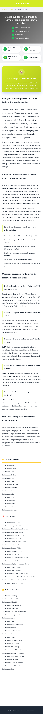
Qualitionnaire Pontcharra (10, 551)
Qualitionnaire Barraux (9, 538)
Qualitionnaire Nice (8, 478)
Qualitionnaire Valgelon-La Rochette (13, 564)
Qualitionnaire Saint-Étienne (10, 507)
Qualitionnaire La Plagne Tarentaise (12, 662)
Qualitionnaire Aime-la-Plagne (11, 647)
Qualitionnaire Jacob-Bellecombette (12, 557)
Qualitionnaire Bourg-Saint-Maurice (12, 615)
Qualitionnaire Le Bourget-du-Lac (12, 640)
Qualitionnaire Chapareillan (10, 526)
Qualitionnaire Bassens (9, 567)
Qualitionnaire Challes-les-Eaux (11, 541)
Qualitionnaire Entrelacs (9, 627)
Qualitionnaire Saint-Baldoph (11, 535)
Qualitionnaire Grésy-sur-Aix (10, 643)
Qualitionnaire (21, 3)
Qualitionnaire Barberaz (9, 548)
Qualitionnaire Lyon (8, 472)
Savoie (12, 9)
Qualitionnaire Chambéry (9, 583)
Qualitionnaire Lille (8, 494)
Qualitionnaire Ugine (8, 618)
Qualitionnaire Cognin (9, 570)
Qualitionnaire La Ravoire (10, 545)
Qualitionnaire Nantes (8, 481)
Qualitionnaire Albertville (9, 602)
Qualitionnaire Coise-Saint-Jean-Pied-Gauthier (16, 577)
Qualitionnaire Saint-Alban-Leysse (12, 573)
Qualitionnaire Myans (8, 522)
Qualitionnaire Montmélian (10, 532)
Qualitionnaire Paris (8, 465)
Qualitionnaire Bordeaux (9, 491)
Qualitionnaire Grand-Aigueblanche (12, 666)
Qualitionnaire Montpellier (10, 484)
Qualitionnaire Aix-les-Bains (10, 599)
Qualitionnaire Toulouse (9, 475)
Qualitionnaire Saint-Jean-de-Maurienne (14, 612)
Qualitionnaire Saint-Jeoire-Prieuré (12, 529)
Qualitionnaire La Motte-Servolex (12, 605)
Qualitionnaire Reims (8, 503)
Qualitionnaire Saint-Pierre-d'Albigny (13, 656)
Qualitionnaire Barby (8, 554)
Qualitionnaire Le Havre (9, 510)
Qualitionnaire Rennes (8, 497)
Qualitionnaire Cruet (8, 561)
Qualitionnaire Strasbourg (9, 487)
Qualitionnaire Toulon (8, 500)
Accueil (4, 9)
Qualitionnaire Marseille (9, 468)
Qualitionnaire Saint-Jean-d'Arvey (12, 580)
